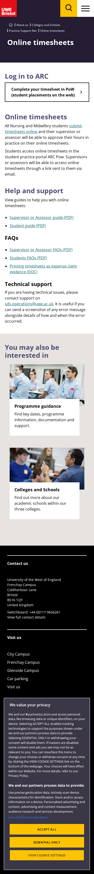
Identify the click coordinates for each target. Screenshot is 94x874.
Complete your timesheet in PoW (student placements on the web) (43, 92)
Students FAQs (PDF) (28, 258)
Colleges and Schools (46, 25)
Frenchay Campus (23, 662)
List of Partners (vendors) (27, 817)
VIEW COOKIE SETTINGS (47, 855)
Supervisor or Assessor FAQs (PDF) (41, 249)
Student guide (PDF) (28, 225)
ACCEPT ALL (47, 829)
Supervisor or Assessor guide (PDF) (42, 217)
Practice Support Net (23, 31)
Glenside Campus (23, 670)
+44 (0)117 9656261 (44, 612)
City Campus (18, 654)
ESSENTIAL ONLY (47, 842)
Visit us (13, 686)
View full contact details (26, 617)
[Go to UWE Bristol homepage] (11, 25)
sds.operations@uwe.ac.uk (29, 303)
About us (22, 25)
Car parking (17, 678)
